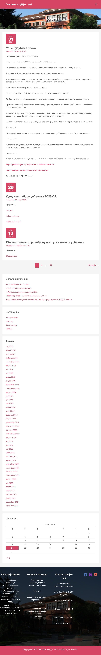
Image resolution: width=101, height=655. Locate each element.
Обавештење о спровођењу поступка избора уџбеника (45, 242)
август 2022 (11, 479)
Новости (9, 51)
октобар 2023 (11, 430)
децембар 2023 (12, 422)
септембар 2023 (12, 434)
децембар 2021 (12, 502)
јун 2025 (9, 369)
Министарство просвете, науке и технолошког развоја (37, 582)
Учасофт (74, 650)
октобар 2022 (11, 472)
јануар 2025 (11, 381)
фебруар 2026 (11, 358)
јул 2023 (9, 441)
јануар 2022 (11, 498)
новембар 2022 (12, 468)
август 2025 (11, 366)
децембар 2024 (12, 384)
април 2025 (10, 377)
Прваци (9, 329)
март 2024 (10, 411)
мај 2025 (9, 373)
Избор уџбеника (12, 216)
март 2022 (10, 491)
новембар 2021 (12, 506)
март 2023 (10, 453)
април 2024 (10, 407)
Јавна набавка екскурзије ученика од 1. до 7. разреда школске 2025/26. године (39, 300)
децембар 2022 (12, 464)
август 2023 (11, 438)
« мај (8, 558)
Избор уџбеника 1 (13, 222)
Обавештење (11, 256)
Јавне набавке (12, 317)
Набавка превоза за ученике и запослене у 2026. (26, 296)
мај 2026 (9, 347)
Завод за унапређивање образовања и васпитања (37, 599)
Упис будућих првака (21, 48)
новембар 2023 (12, 426)
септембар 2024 (12, 388)
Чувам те (37, 591)
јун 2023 (9, 445)
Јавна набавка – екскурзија (17, 284)
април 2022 (10, 487)
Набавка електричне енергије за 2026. (22, 292)
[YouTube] (95, 574)
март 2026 (10, 354)
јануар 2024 (11, 419)
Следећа (93, 265)
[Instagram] (90, 574)
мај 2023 (9, 449)
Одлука (9, 210)
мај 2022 (9, 483)
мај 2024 (9, 403)
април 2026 (10, 350)
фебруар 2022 (11, 494)
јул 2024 (9, 396)
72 (51, 265)
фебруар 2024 (11, 415)
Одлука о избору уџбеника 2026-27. (31, 196)
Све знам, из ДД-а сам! (19, 4)
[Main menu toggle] (96, 4)
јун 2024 (9, 400)
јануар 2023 (11, 460)
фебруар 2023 (11, 456)
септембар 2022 (12, 475)
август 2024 (11, 392)
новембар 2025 (12, 362)
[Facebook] (85, 574)
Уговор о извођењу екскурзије (18, 288)
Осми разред (11, 325)
